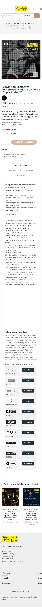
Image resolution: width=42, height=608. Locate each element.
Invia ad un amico (9, 157)
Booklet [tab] (21, 175)
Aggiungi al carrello (24, 142)
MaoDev (4, 599)
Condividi (9, 149)
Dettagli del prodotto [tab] (21, 170)
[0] (39, 8)
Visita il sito (28, 370)
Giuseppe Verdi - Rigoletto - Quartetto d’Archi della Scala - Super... (10, 516)
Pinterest (14, 149)
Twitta (12, 149)
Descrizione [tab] (21, 165)
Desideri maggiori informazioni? (14, 154)
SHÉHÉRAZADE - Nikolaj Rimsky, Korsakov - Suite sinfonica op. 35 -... (31, 516)
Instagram (25, 2)
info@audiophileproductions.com (12, 561)
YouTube (21, 2)
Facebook (17, 2)
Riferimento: (9, 103)
